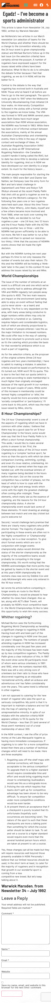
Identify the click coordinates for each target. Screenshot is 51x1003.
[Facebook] (41, 4)
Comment (7, 913)
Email (5, 960)
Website (5, 971)
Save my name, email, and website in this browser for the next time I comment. (23, 986)
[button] (26, 5)
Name (5, 949)
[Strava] (47, 4)
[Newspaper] (35, 4)
